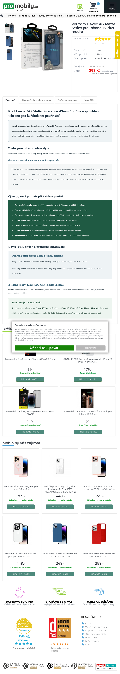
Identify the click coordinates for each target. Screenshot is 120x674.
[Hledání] (79, 6)
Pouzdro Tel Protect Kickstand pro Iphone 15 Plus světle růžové (99, 487)
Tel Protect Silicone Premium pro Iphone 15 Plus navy (60, 555)
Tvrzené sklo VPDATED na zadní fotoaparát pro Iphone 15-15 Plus (88, 412)
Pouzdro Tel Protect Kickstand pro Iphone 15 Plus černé (20, 555)
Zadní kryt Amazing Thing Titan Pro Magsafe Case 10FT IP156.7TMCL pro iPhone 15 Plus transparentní (60, 490)
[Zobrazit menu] (112, 6)
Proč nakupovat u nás (67, 100)
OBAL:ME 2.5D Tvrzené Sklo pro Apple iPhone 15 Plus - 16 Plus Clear (87, 360)
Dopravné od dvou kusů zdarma (36, 100)
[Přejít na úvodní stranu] (20, 6)
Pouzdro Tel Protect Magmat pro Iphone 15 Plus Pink (21, 487)
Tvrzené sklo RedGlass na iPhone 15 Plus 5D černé (30, 359)
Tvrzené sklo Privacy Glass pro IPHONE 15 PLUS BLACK (30, 412)
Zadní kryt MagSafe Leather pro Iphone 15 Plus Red (99, 555)
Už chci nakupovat (44, 348)
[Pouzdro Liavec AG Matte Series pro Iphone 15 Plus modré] (42, 49)
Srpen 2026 (89, 100)
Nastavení (90, 348)
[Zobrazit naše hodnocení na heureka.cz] (24, 649)
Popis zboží (10, 100)
